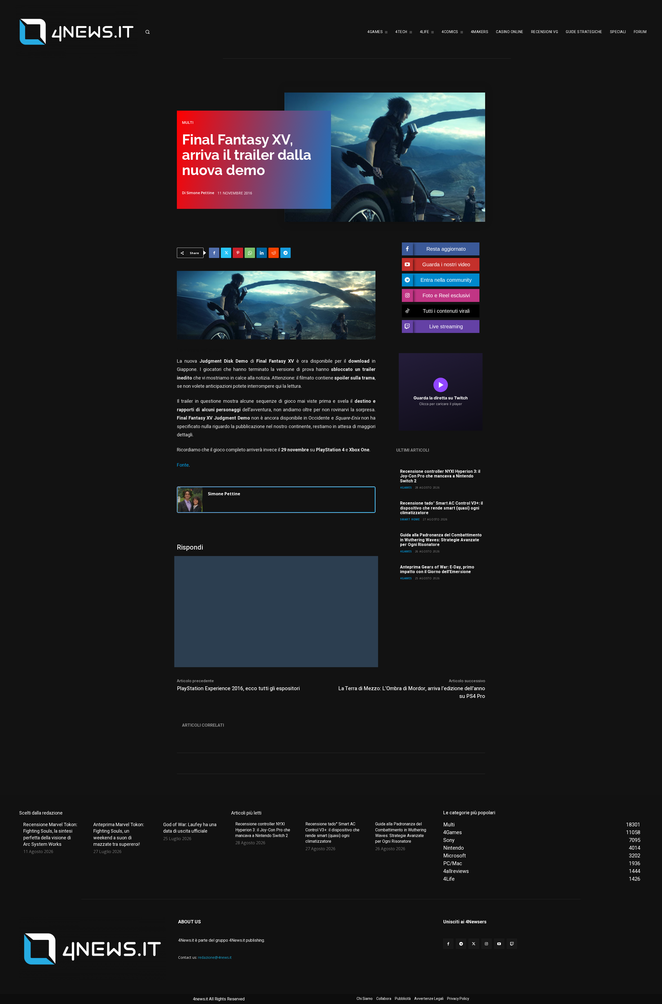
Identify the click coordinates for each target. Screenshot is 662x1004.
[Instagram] (487, 944)
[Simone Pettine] (190, 499)
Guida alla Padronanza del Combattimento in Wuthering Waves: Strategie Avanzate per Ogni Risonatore (441, 540)
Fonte (183, 465)
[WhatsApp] (250, 253)
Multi (187, 122)
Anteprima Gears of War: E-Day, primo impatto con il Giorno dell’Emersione (437, 569)
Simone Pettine (200, 193)
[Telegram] (285, 253)
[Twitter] (226, 253)
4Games (406, 487)
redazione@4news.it (215, 957)
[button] (172, 31)
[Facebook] (214, 253)
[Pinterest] (238, 253)
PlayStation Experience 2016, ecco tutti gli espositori (238, 688)
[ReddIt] (273, 253)
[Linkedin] (262, 253)
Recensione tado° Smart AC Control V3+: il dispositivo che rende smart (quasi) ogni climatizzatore (441, 508)
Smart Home (410, 519)
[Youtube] (499, 944)
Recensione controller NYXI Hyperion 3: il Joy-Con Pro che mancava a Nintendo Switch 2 (440, 476)
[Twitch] (512, 944)
